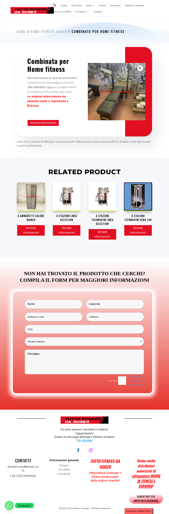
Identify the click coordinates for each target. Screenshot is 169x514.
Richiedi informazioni (43, 123)
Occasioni (115, 5)
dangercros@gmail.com (23, 469)
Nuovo (102, 5)
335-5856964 (84, 441)
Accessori (81, 11)
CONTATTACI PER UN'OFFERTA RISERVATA (146, 498)
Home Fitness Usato (49, 31)
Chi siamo (76, 5)
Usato (89, 5)
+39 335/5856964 (23, 476)
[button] (140, 68)
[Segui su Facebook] (78, 450)
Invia (136, 380)
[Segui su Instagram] (91, 450)
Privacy (64, 466)
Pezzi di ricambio (62, 11)
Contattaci (64, 474)
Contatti (97, 11)
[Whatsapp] (9, 505)
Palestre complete (134, 5)
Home (64, 5)
